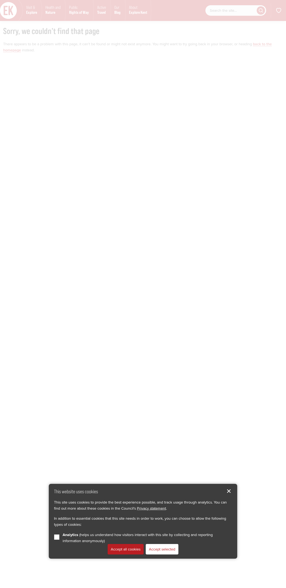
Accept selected (162, 549)
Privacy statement (151, 508)
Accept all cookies (125, 549)
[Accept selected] (229, 491)
